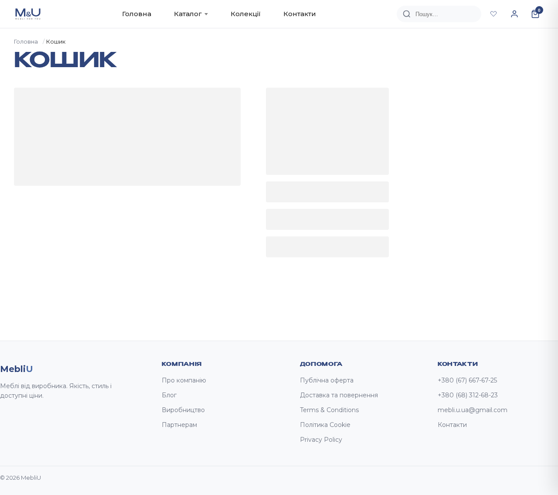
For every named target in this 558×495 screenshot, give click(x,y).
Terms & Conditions (329, 410)
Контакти (299, 14)
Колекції (246, 14)
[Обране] (493, 14)
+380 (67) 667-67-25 (467, 380)
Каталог (188, 14)
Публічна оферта (327, 380)
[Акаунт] (514, 14)
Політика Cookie (325, 425)
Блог (169, 395)
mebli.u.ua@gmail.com (472, 410)
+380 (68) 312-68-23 (468, 395)
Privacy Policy (321, 440)
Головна (136, 14)
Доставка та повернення (339, 395)
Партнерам (179, 425)
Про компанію (184, 380)
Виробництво (183, 410)
